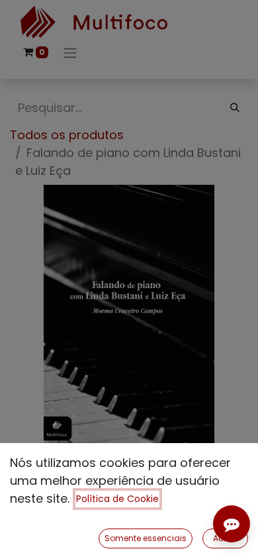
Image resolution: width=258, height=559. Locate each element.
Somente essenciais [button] (146, 538)
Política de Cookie (117, 498)
